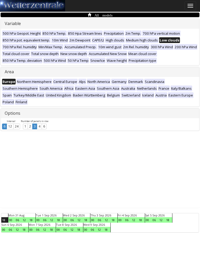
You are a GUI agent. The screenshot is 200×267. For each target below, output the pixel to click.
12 (10, 126)
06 (17, 220)
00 (10, 220)
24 (16, 126)
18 (3, 220)
